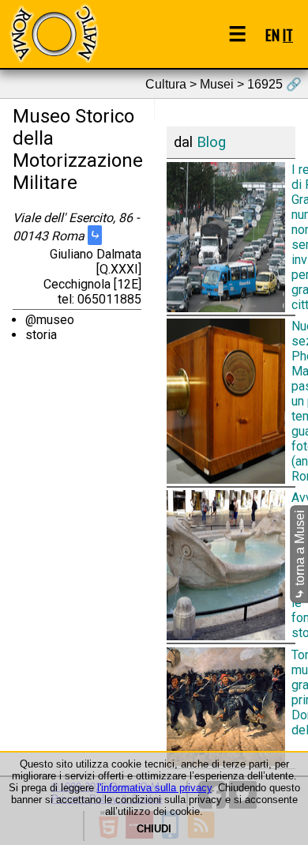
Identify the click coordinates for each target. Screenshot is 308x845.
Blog (211, 142)
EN (272, 34)
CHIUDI (154, 829)
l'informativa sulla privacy (154, 788)
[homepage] (53, 34)
